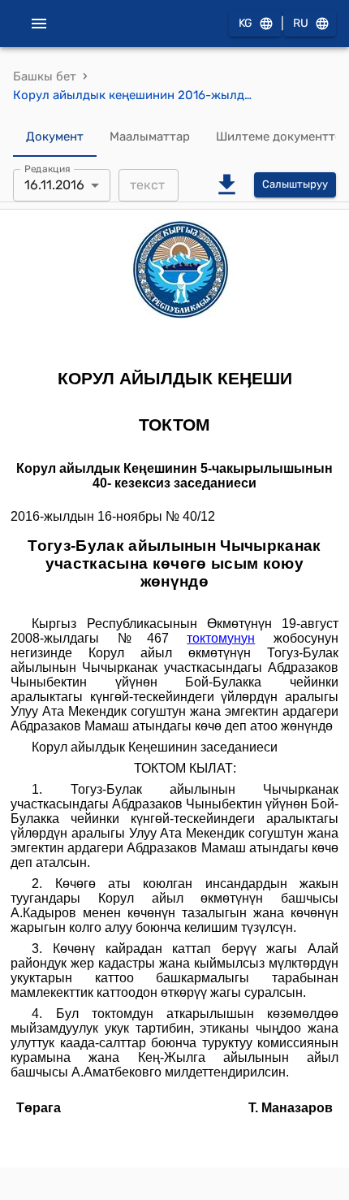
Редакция (47, 168)
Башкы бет (44, 76)
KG (245, 23)
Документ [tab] (55, 136)
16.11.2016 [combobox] (54, 185)
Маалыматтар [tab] (150, 136)
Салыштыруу (295, 184)
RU (300, 23)
